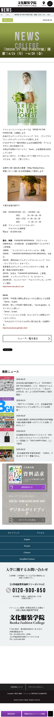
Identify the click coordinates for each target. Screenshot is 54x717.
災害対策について (17, 687)
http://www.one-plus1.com (13, 286)
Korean (27, 546)
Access (44, 5)
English (27, 539)
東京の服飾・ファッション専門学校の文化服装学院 (31, 693)
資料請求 (11, 714)
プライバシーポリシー (35, 687)
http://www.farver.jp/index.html (15, 328)
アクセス (40, 533)
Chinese (27, 552)
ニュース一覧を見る (28, 338)
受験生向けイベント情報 (34, 714)
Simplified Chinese (27, 559)
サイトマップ (13, 533)
